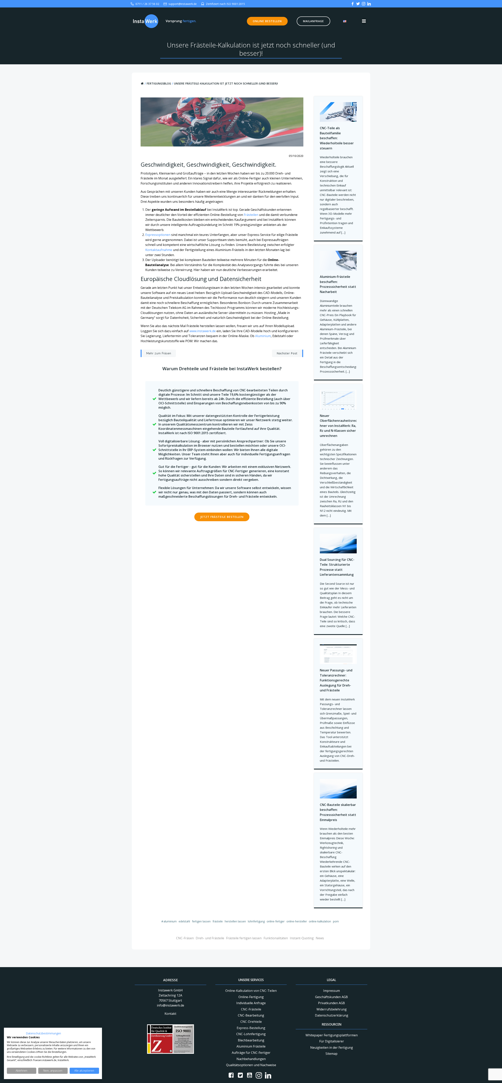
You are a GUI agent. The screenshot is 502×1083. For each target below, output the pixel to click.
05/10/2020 (296, 156)
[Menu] (364, 21)
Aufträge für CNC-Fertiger (251, 1052)
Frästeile (218, 921)
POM (336, 921)
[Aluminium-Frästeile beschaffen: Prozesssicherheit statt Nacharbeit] (338, 260)
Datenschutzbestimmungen (43, 1033)
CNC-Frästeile (251, 1009)
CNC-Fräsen (185, 938)
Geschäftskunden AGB (331, 997)
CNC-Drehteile (251, 1021)
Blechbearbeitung (251, 1040)
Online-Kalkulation (320, 921)
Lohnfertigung (256, 921)
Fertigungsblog (159, 83)
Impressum (331, 990)
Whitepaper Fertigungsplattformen (332, 1035)
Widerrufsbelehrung (331, 1009)
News (320, 938)
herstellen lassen (235, 921)
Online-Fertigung (251, 997)
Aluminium (263, 336)
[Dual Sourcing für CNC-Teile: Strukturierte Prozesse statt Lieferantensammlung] (338, 543)
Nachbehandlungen (251, 1059)
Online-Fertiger (276, 921)
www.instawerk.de (202, 331)
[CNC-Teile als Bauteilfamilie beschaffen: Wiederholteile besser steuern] (338, 112)
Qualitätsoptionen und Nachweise (251, 1065)
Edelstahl (184, 921)
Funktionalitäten (276, 938)
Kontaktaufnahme (158, 250)
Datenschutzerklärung (331, 1015)
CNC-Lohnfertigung (251, 1034)
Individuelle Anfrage (251, 1003)
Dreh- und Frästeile (210, 938)
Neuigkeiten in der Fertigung (331, 1047)
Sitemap (331, 1053)
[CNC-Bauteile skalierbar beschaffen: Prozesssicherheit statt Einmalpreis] (338, 788)
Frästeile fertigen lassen (244, 938)
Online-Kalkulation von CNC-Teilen (251, 990)
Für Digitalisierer (331, 1041)
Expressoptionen (157, 235)
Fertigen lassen (201, 921)
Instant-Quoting (302, 938)
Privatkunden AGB (331, 1003)
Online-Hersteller (296, 921)
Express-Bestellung (251, 1028)
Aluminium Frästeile (251, 1046)
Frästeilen (251, 215)
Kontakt (170, 1013)
